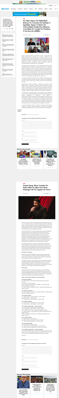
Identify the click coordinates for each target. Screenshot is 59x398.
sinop (37, 339)
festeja (30, 339)
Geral (36, 9)
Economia (20, 9)
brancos (27, 114)
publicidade (37, 114)
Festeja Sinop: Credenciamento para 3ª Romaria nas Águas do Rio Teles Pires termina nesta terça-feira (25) (8, 55)
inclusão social (31, 114)
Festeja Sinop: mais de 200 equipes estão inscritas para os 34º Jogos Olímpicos (7, 40)
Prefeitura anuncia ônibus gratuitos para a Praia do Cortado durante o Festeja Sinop (8, 45)
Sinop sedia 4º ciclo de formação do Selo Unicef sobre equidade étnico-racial (7, 70)
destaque (27, 339)
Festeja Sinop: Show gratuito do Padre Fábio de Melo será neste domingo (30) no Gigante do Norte (8, 35)
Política (45, 9)
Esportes (31, 9)
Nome (23, 130)
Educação (25, 9)
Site (22, 138)
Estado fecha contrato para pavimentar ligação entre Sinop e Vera (7, 75)
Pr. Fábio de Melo (33, 339)
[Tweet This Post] (7, 29)
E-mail (23, 134)
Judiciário (41, 9)
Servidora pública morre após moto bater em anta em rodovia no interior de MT (8, 59)
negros (34, 114)
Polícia (50, 9)
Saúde (31, 13)
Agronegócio (13, 9)
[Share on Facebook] (4, 29)
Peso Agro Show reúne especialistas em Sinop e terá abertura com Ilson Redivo (8, 50)
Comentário (23, 120)
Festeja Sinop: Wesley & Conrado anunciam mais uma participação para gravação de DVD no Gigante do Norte (8, 65)
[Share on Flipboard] (9, 29)
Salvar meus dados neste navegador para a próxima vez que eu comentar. (31, 142)
